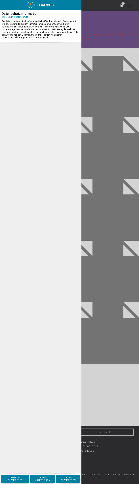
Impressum (7, 17)
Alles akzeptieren (68, 478)
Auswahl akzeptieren (15, 478)
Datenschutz (22, 17)
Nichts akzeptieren (42, 478)
